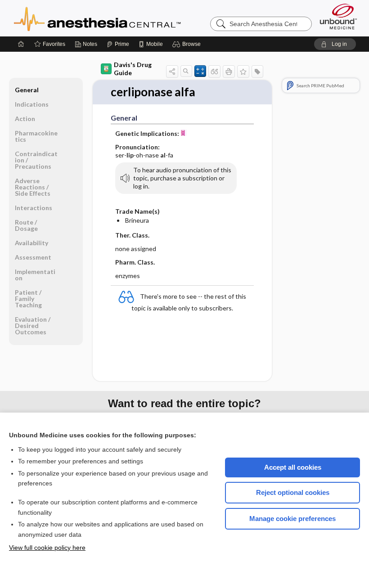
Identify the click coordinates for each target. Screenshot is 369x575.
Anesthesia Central (125, 17)
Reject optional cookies (292, 492)
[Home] (21, 44)
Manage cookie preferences (292, 518)
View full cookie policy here (47, 547)
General (27, 90)
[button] (187, 44)
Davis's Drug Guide (133, 68)
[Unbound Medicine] (338, 16)
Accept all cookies (292, 467)
